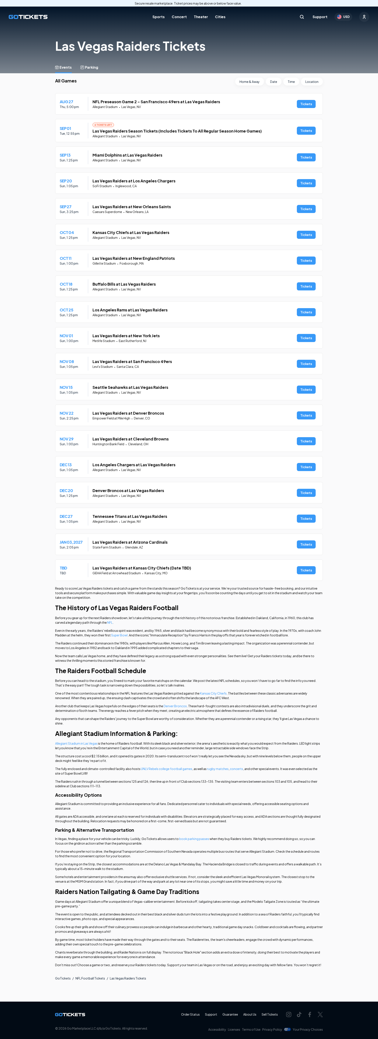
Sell (270, 1014)
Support (320, 16)
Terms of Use (251, 1029)
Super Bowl (119, 635)
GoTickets (63, 978)
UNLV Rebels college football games (166, 769)
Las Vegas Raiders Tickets (128, 978)
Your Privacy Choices (308, 1029)
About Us (249, 1014)
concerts (236, 769)
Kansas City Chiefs (213, 693)
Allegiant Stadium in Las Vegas (76, 743)
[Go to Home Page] (28, 17)
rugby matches (218, 769)
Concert (179, 16)
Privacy (272, 1029)
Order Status (190, 1014)
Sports (158, 16)
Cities (220, 16)
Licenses (234, 1029)
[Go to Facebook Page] (309, 1014)
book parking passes (194, 839)
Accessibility (217, 1029)
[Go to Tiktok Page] (299, 1014)
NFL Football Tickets (90, 978)
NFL (110, 622)
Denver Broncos (175, 706)
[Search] (302, 17)
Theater (201, 16)
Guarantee (230, 1014)
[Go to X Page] (320, 1014)
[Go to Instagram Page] (288, 1014)
